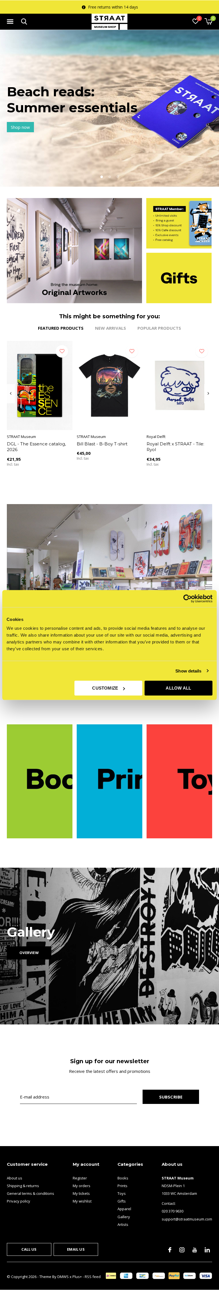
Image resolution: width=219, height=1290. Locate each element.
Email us (75, 1249)
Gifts (121, 1201)
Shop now (20, 127)
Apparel (124, 1208)
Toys (121, 1193)
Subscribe (171, 1097)
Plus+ (77, 1276)
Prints (122, 1185)
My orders (81, 1185)
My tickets (81, 1193)
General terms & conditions (30, 1193)
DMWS (63, 1276)
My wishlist (82, 1201)
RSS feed (93, 1276)
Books (122, 1178)
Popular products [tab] (159, 328)
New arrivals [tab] (110, 328)
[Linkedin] (207, 1250)
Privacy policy (18, 1201)
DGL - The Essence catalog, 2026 (36, 447)
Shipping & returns (23, 1185)
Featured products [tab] (61, 328)
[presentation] (11, 393)
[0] (208, 21)
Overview (28, 952)
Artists (122, 1224)
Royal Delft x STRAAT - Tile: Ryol (175, 447)
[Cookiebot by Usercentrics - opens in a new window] (187, 598)
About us (14, 1178)
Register (80, 1178)
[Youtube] (194, 1250)
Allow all (178, 688)
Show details (188, 670)
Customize (105, 688)
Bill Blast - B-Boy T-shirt (102, 444)
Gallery (123, 1216)
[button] (11, 21)
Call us (28, 1249)
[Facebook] (169, 1250)
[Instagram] (181, 1250)
